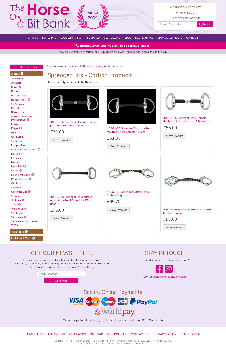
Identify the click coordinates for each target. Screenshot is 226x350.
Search (207, 24)
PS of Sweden (19, 179)
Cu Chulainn (18, 103)
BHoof (15, 91)
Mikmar (15, 162)
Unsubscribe (190, 334)
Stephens (16, 196)
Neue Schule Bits (21, 174)
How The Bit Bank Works (45, 334)
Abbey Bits (17, 78)
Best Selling (112, 37)
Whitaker (16, 213)
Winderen (17, 217)
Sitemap (96, 334)
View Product (61, 140)
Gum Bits (16, 141)
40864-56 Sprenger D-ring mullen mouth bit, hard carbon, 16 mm (128, 130)
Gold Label (17, 136)
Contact (192, 37)
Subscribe (61, 280)
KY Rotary (17, 153)
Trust (14, 204)
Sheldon (16, 187)
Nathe (14, 170)
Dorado (15, 108)
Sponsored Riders (170, 37)
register (184, 18)
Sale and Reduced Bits (25, 67)
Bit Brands (85, 66)
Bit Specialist (18, 95)
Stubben (16, 200)
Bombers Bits (19, 99)
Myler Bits (16, 166)
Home (72, 66)
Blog (128, 37)
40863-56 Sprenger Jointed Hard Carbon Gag (128, 193)
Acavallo (16, 82)
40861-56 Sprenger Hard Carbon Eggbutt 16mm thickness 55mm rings (186, 119)
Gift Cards (77, 334)
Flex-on (15, 132)
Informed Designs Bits (24, 149)
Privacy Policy (85, 267)
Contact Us (140, 334)
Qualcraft (16, 183)
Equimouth (17, 112)
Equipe (15, 124)
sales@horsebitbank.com (170, 276)
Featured (93, 37)
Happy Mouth (19, 145)
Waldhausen (18, 208)
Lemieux (16, 157)
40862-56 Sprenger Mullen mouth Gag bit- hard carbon (187, 211)
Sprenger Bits (19, 191)
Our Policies (117, 334)
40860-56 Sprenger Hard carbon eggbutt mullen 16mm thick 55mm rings (71, 200)
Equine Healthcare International (21, 118)
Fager (14, 128)
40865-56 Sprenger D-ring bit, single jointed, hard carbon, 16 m (73, 123)
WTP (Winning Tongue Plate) (24, 223)
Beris (14, 87)
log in (196, 18)
